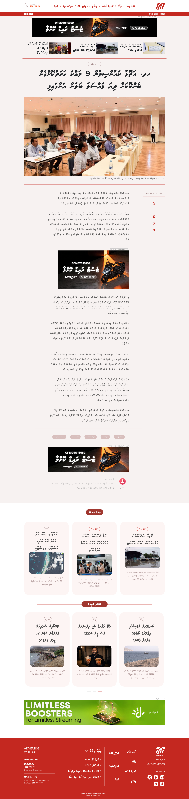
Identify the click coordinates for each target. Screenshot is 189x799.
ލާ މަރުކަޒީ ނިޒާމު (59, 436)
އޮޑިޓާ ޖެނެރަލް (90, 436)
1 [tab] (100, 690)
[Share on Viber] (154, 223)
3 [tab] (88, 690)
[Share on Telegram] (154, 217)
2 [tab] (94, 690)
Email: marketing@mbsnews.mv (36, 780)
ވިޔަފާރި (94, 6)
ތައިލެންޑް (105, 436)
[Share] (154, 230)
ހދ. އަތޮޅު (94, 64)
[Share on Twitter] (154, 203)
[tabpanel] (141, 649)
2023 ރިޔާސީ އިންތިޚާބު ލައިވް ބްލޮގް (84, 777)
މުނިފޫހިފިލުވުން (83, 6)
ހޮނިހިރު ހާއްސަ (107, 6)
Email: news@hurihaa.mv (33, 770)
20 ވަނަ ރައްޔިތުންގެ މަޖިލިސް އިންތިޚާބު (84, 771)
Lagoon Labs (96, 795)
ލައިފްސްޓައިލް (68, 6)
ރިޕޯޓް (120, 6)
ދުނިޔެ (56, 6)
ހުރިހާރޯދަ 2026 (92, 765)
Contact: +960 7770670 (33, 783)
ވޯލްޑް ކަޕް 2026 (92, 760)
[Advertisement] (94, 27)
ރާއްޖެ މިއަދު (130, 6)
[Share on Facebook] (154, 210)
